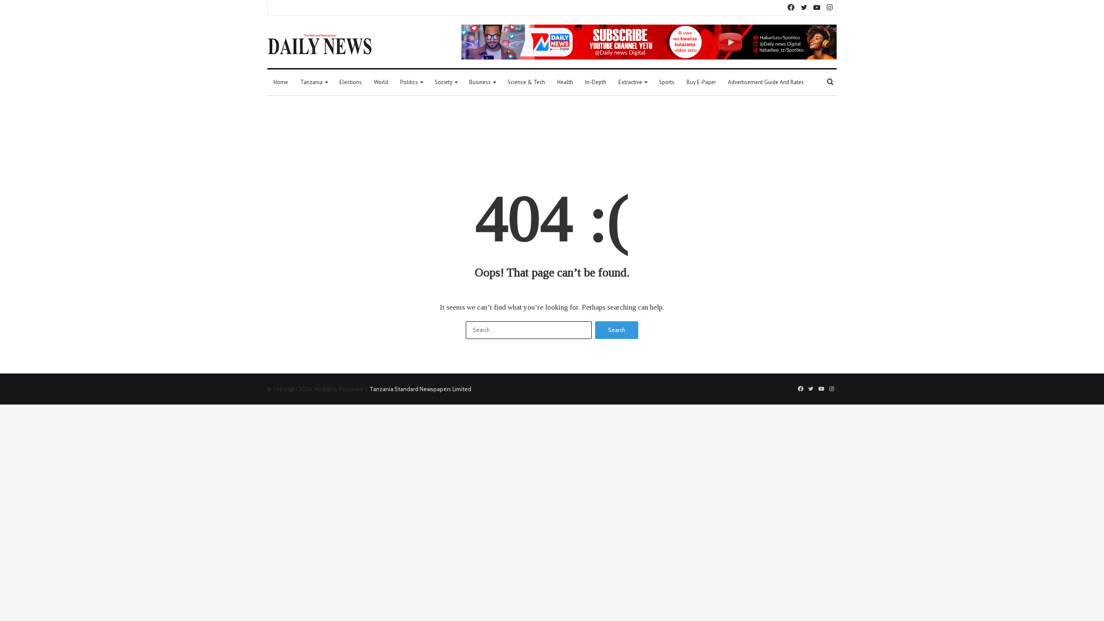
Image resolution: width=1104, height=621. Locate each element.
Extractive (630, 82)
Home (280, 82)
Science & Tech (526, 82)
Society (443, 82)
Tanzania (311, 82)
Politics (409, 82)
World (381, 82)
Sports (666, 82)
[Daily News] (319, 44)
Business (480, 82)
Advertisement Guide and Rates (766, 82)
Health (565, 82)
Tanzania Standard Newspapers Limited (420, 389)
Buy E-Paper (701, 82)
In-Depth (595, 82)
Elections (350, 82)
